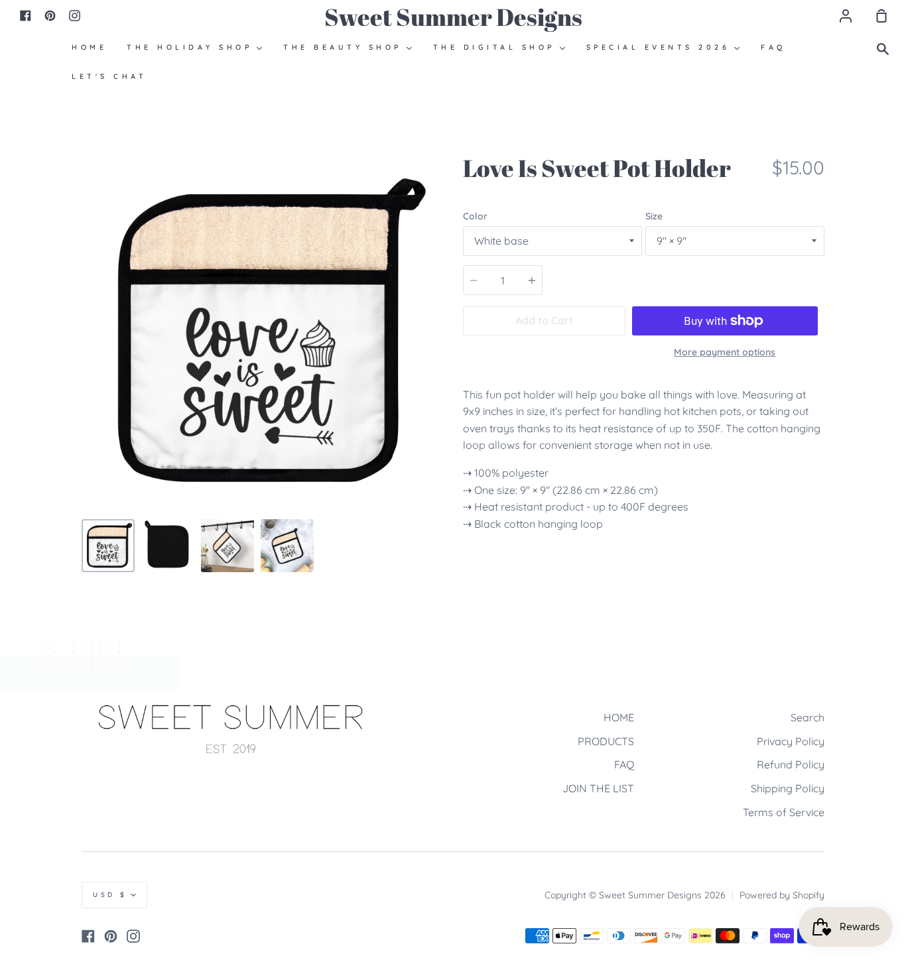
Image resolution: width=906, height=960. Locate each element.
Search (807, 717)
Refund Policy (790, 764)
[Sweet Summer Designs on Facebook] (88, 936)
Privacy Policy (790, 741)
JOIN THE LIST (598, 788)
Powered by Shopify (782, 895)
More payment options (724, 352)
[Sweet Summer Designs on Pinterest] (110, 936)
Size (654, 216)
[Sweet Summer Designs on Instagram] (133, 936)
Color (475, 216)
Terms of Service (783, 812)
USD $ (110, 894)
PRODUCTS (606, 741)
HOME (619, 717)
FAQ (624, 764)
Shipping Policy (787, 788)
